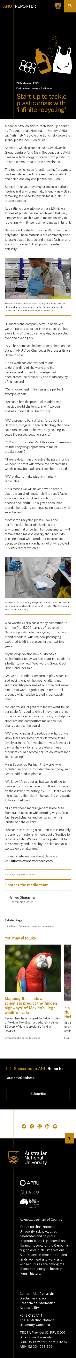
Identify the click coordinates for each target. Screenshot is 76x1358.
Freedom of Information (38, 1303)
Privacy (41, 1298)
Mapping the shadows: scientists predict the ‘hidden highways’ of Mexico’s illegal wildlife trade (31, 1005)
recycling (10, 926)
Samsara (24, 926)
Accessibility (29, 1308)
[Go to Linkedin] (47, 1126)
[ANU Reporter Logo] (19, 6)
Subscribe (38, 1094)
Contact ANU (30, 1294)
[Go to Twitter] (31, 1126)
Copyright (47, 1294)
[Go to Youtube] (55, 1126)
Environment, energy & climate (34, 88)
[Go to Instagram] (39, 1126)
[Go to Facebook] (24, 1126)
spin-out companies (43, 926)
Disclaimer (27, 1298)
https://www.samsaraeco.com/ (32, 861)
